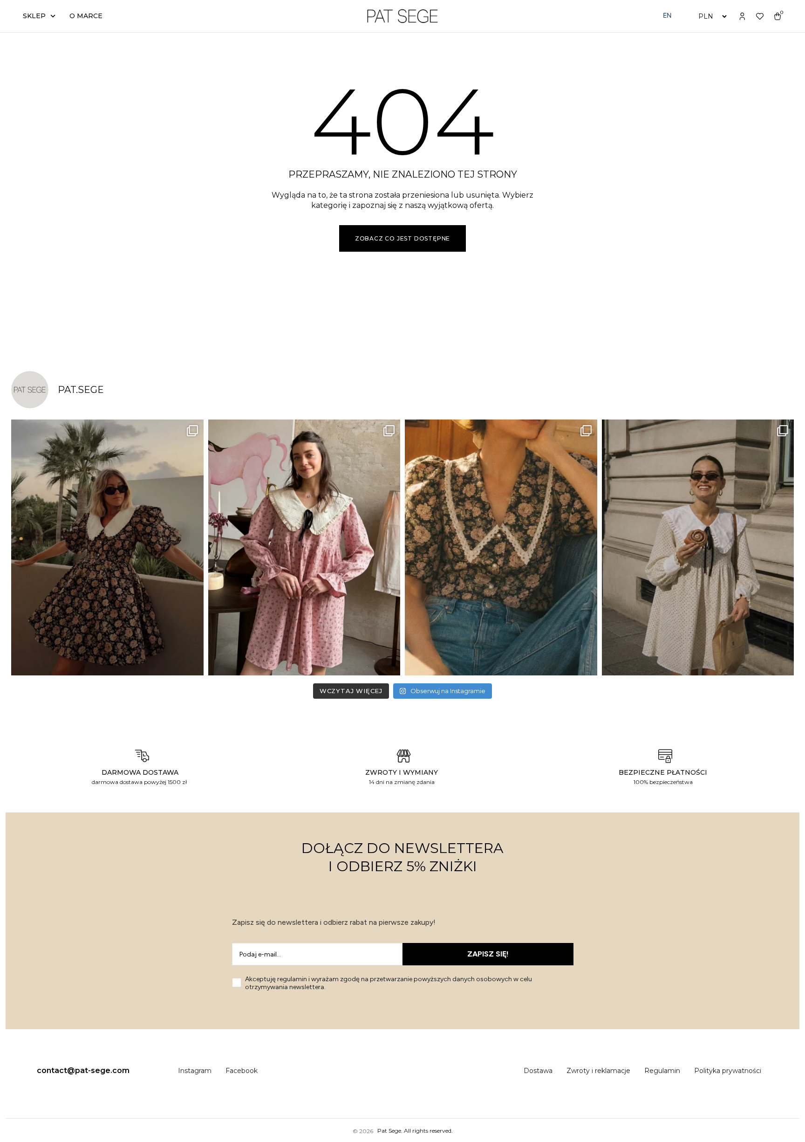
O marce (85, 16)
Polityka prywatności (727, 1070)
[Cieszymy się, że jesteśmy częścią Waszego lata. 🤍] (698, 547)
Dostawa (538, 1070)
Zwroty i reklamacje (598, 1070)
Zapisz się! (488, 953)
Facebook (241, 1070)
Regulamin (662, 1070)
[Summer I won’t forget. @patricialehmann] (107, 547)
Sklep (34, 16)
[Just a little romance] (501, 547)
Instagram (194, 1070)
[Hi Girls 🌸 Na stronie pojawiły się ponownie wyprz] (304, 547)
